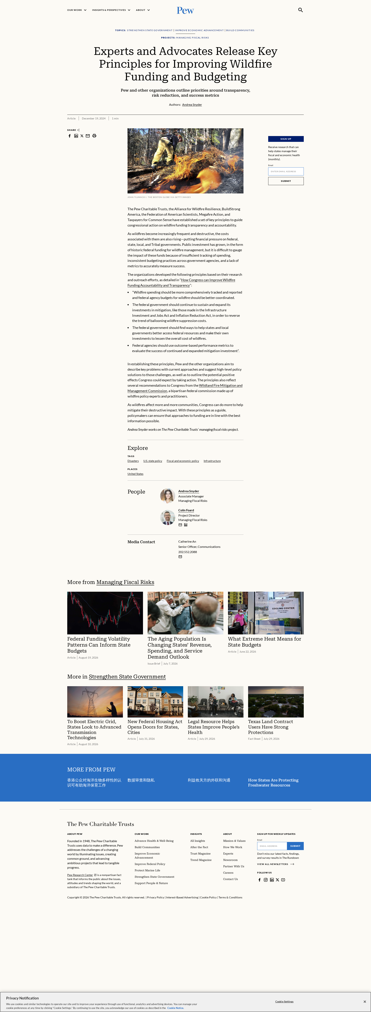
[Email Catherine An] (180, 557)
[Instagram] (265, 880)
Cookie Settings (284, 1001)
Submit (286, 181)
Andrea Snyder (188, 491)
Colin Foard (186, 510)
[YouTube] (283, 880)
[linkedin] (76, 135)
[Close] (365, 1002)
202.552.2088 (187, 552)
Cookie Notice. (175, 1007)
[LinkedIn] (272, 880)
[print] (94, 135)
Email (270, 165)
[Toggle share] (301, 125)
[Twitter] (277, 880)
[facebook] (69, 135)
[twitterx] (81, 135)
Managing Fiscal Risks (125, 582)
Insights (196, 833)
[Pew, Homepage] (185, 10)
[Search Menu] (301, 10)
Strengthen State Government (127, 676)
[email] (87, 135)
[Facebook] (259, 880)
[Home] (100, 824)
